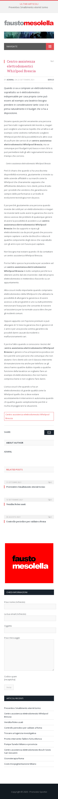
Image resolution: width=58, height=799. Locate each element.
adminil (10, 79)
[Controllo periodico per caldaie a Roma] (29, 514)
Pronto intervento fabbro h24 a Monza (23, 738)
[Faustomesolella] (29, 22)
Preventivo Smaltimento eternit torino (28, 7)
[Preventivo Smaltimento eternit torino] (29, 480)
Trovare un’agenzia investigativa (20, 733)
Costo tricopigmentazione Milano (20, 763)
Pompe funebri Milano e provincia (20, 744)
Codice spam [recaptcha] (10, 678)
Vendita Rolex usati (16, 504)
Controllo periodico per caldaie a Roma (26, 521)
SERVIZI (51, 79)
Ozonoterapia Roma (14, 758)
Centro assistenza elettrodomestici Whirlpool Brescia (27, 416)
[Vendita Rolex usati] (29, 497)
